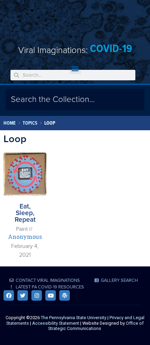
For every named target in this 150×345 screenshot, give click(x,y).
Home (9, 123)
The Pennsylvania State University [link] (73, 317)
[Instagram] (36, 295)
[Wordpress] (64, 295)
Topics (30, 123)
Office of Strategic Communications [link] (96, 326)
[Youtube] (50, 295)
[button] (75, 68)
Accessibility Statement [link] (55, 323)
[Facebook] (8, 295)
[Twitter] (22, 295)
